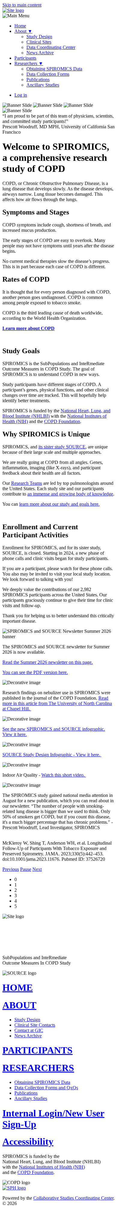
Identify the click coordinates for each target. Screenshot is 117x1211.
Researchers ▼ (28, 63)
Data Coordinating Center (50, 47)
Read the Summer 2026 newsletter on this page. (47, 662)
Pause (25, 869)
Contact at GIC (28, 1030)
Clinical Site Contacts (34, 1025)
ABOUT (19, 1005)
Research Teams (26, 483)
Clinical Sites (38, 41)
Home (20, 25)
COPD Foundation (62, 421)
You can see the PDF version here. (35, 672)
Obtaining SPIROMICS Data (54, 68)
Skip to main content (21, 4)
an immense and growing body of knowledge (70, 493)
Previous (10, 869)
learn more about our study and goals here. (59, 504)
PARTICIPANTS (37, 1050)
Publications (38, 79)
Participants (25, 58)
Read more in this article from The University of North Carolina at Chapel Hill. (57, 703)
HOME (17, 987)
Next (37, 869)
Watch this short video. (63, 774)
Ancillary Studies (42, 84)
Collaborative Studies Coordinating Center (73, 1198)
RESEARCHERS (38, 1067)
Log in (20, 95)
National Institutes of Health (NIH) (52, 1167)
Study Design (39, 36)
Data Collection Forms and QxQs (46, 1087)
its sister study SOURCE (62, 446)
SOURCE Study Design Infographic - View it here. (51, 754)
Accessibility (27, 1141)
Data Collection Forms (47, 74)
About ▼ (23, 31)
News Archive (40, 52)
